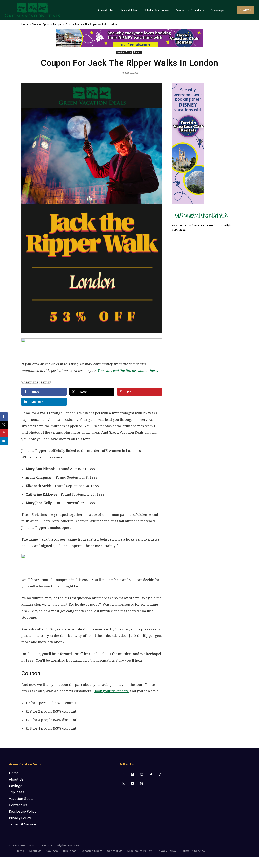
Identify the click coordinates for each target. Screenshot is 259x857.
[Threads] (141, 783)
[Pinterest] (150, 774)
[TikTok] (159, 774)
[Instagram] (141, 774)
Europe (57, 24)
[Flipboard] (132, 774)
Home (25, 24)
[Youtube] (132, 783)
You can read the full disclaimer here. (127, 370)
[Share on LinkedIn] (4, 441)
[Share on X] (4, 425)
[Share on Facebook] (4, 416)
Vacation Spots (40, 24)
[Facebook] (123, 774)
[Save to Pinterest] (4, 433)
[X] (123, 783)
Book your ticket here (111, 691)
